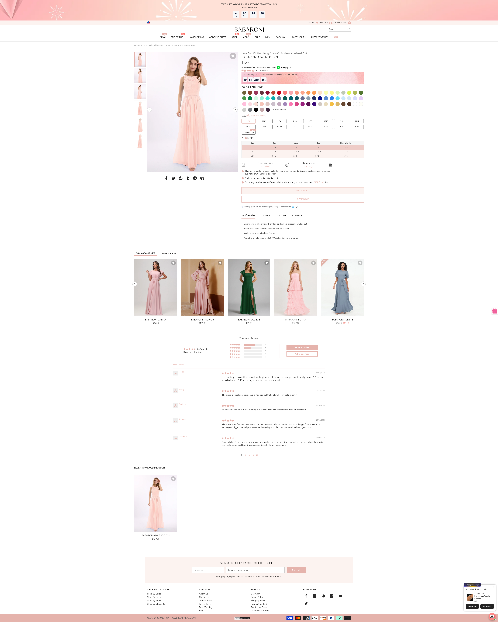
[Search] (340, 29)
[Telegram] (195, 178)
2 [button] (245, 455)
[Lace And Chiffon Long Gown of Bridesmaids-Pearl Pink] (155, 503)
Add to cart (302, 190)
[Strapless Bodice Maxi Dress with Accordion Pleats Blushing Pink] (295, 287)
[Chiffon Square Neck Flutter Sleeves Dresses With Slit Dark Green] (249, 287)
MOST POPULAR (169, 253)
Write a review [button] (302, 347)
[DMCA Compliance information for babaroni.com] (242, 618)
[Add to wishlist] (233, 56)
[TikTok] (331, 596)
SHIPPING (281, 215)
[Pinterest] (181, 178)
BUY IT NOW (303, 199)
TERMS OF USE (255, 576)
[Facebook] (166, 178)
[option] (192, 112)
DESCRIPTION (248, 215)
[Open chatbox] (492, 616)
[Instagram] (314, 596)
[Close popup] (493, 586)
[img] (228, 373)
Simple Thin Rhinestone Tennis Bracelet (482, 596)
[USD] (150, 22)
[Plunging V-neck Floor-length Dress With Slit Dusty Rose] (202, 287)
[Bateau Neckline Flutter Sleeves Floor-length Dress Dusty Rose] (155, 287)
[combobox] (337, 29)
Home (137, 46)
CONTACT (297, 215)
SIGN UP (296, 570)
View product (472, 606)
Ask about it (487, 606)
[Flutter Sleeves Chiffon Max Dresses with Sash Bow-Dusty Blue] (342, 287)
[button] (149, 109)
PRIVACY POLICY (273, 576)
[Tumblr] (188, 178)
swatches (308, 183)
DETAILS (266, 215)
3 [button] (249, 455)
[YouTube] (340, 596)
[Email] (202, 178)
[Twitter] (173, 178)
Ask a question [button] (302, 354)
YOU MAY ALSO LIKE (145, 253)
